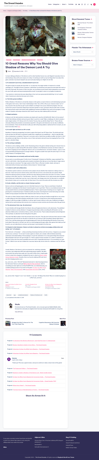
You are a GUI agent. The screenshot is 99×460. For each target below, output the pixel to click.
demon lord (8, 295)
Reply (62, 358)
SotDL (46, 295)
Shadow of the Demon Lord (28, 59)
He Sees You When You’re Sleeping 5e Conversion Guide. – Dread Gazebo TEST (34, 381)
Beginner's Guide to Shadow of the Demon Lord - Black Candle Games (32, 372)
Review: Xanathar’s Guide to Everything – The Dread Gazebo (30, 345)
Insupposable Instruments (32, 269)
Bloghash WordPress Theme (66, 457)
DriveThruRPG (70, 440)
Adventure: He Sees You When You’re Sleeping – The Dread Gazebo (31, 353)
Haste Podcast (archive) (73, 443)
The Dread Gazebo (13, 3)
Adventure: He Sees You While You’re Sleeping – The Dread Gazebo (31, 349)
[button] (19, 311)
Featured (9, 59)
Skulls (17, 304)
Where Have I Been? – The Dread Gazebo (24, 385)
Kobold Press (69, 445)
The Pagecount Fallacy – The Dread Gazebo (25, 368)
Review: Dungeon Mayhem (85, 37)
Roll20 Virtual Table (71, 447)
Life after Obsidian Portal (31, 284)
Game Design (16, 59)
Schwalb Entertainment (41, 447)
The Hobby (39, 59)
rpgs (15, 295)
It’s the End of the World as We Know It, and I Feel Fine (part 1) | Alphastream (34, 340)
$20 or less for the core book (32, 263)
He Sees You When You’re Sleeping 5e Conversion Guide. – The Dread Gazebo (34, 377)
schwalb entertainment (23, 295)
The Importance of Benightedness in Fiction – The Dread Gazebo (31, 389)
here (19, 126)
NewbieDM (38, 444)
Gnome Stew (38, 440)
